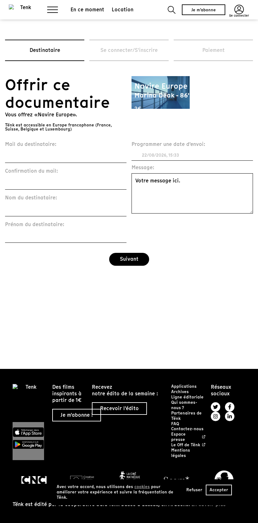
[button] (172, 10)
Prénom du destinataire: (34, 224)
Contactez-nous (187, 429)
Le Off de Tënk (185, 445)
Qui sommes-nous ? (184, 405)
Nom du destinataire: (31, 198)
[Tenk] (30, 403)
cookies (142, 487)
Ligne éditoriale (187, 397)
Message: (143, 167)
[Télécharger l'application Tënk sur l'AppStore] (30, 432)
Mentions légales (180, 453)
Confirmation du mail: (31, 171)
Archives (180, 392)
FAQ (175, 424)
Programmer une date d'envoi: (168, 144)
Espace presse (178, 437)
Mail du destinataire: (31, 144)
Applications (184, 386)
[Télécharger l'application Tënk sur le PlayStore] (30, 444)
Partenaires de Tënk (186, 415)
